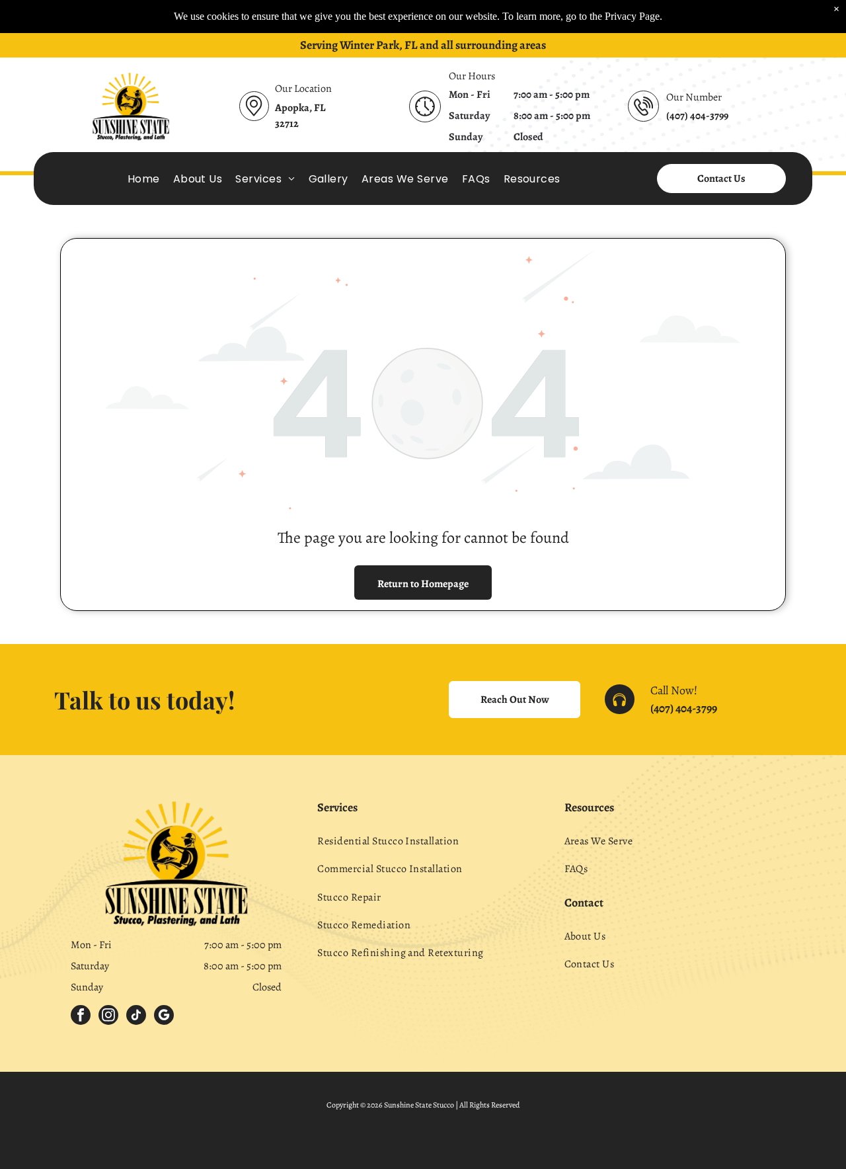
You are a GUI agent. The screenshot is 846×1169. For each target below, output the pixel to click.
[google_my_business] (164, 1016)
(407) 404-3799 (683, 708)
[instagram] (108, 1016)
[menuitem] (144, 178)
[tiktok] (136, 1016)
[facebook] (81, 1016)
